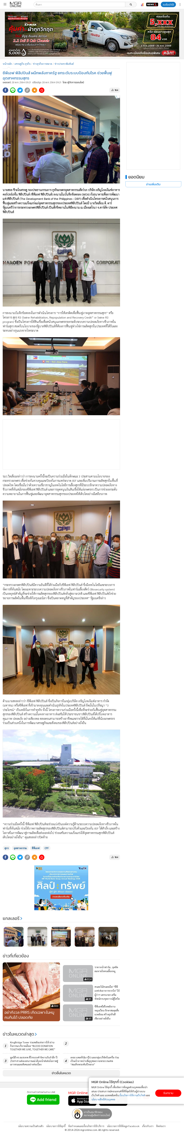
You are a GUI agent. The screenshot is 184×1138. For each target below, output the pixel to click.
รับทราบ (168, 1093)
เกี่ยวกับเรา (147, 1126)
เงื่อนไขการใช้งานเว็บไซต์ (132, 1095)
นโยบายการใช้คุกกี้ (56, 1126)
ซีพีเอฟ (36, 848)
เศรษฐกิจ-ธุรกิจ (23, 63)
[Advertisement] (61, 445)
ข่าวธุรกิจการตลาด (42, 63)
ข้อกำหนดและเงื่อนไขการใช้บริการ (86, 1126)
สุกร (6, 848)
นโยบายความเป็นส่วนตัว (30, 1126)
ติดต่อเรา (161, 1126)
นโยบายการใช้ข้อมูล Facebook (123, 1126)
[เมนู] (5, 4)
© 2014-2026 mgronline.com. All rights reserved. (92, 1129)
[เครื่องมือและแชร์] (180, 4)
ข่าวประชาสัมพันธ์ (64, 63)
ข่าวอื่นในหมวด (61, 1073)
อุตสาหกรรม (20, 848)
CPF (47, 848)
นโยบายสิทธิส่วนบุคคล (103, 1099)
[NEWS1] (152, 4)
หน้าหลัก (7, 63)
